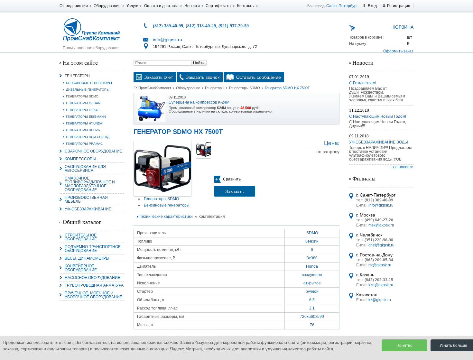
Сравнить (232, 179)
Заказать (234, 191)
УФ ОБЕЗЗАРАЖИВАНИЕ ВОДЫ (378, 142)
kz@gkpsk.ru (379, 300)
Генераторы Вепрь (83, 130)
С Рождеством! (362, 83)
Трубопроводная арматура (94, 285)
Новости (192, 6)
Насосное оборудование (92, 277)
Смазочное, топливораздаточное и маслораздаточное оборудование (90, 184)
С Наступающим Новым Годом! (377, 116)
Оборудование (107, 6)
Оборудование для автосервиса (85, 168)
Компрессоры (80, 159)
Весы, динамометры (87, 258)
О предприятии (74, 6)
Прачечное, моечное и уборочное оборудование (93, 295)
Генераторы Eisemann (86, 116)
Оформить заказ (398, 51)
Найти (199, 63)
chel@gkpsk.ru (381, 245)
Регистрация (398, 6)
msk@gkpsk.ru (381, 225)
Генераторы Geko (82, 110)
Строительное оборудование (81, 237)
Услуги (132, 6)
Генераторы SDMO (82, 96)
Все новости (402, 167)
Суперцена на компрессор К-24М (199, 102)
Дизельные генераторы (87, 89)
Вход (372, 6)
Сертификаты (218, 6)
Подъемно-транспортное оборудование (93, 249)
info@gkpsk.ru (167, 39)
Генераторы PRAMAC (84, 143)
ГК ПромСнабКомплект (152, 88)
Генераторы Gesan (83, 103)
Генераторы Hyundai (84, 123)
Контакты (246, 6)
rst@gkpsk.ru (379, 265)
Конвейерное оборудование (81, 268)
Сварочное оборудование (93, 151)
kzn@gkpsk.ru (380, 285)
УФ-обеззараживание (88, 209)
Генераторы (77, 76)
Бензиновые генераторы (89, 83)
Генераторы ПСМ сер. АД (87, 137)
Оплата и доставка (161, 6)
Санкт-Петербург (342, 6)
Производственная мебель (86, 199)
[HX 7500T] (162, 168)
